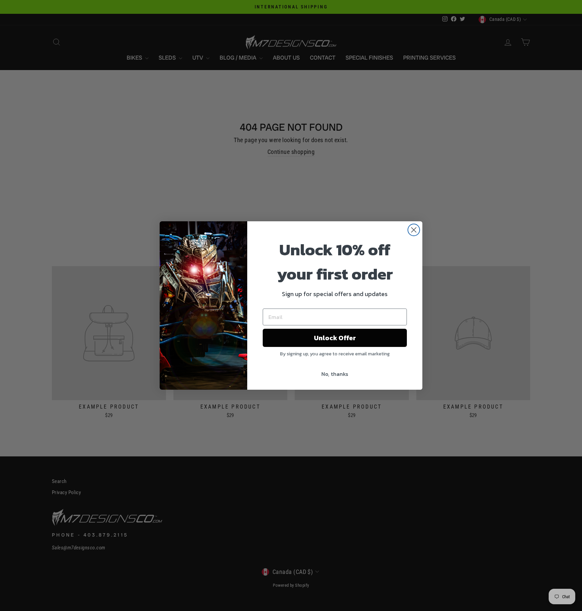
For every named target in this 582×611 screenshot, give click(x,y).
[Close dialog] (414, 230)
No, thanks (334, 374)
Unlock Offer (335, 338)
